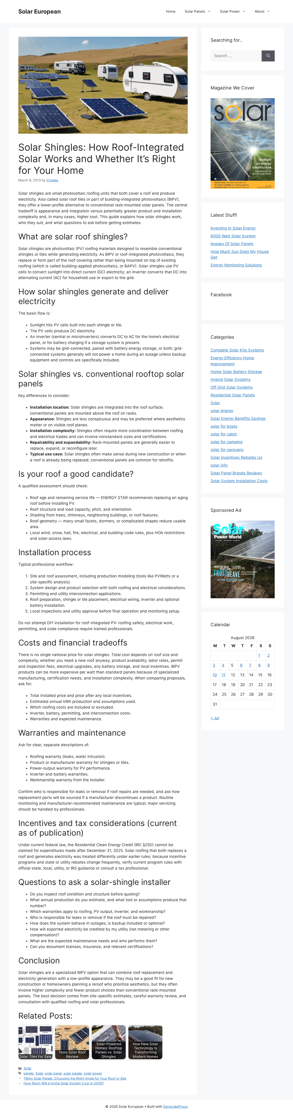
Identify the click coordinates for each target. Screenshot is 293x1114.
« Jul (215, 718)
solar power (93, 1073)
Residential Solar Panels (233, 395)
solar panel (53, 1073)
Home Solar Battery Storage (236, 371)
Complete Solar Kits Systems (237, 350)
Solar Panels (195, 11)
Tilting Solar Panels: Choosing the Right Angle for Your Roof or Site (75, 1078)
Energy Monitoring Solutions (236, 265)
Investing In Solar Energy (233, 228)
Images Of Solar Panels (232, 243)
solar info (219, 465)
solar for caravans (227, 449)
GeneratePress (175, 1106)
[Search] (268, 55)
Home (171, 11)
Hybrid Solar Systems (230, 379)
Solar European (39, 11)
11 (223, 675)
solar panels (72, 1073)
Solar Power (230, 11)
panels (29, 1073)
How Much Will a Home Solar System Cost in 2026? (64, 1083)
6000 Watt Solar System (233, 236)
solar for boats (224, 426)
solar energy (222, 410)
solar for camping (226, 442)
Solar (27, 1068)
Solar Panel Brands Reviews (236, 473)
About (259, 11)
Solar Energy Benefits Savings (238, 418)
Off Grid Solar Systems (232, 387)
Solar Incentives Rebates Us (236, 457)
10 (215, 675)
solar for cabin (224, 434)
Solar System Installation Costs (239, 481)
